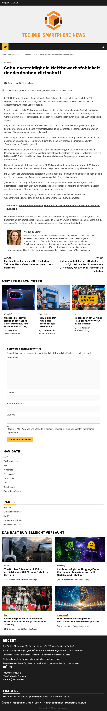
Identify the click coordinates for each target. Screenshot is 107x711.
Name (10, 392)
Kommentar (13, 357)
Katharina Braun (27, 83)
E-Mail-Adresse (15, 403)
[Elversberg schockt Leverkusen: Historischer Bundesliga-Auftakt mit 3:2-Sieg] (27, 598)
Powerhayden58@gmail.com (34, 696)
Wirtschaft (8, 62)
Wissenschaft (9, 474)
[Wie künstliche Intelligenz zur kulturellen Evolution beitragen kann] (80, 598)
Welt (5, 465)
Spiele (6, 566)
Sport (5, 483)
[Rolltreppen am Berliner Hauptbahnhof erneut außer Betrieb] (88, 297)
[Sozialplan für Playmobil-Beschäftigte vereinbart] (53, 297)
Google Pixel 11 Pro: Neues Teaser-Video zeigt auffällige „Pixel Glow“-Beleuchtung (16, 322)
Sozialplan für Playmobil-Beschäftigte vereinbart (47, 322)
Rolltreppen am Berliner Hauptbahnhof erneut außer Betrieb (88, 321)
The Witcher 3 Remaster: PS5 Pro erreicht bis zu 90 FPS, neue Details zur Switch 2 (27, 572)
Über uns (7, 507)
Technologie (8, 478)
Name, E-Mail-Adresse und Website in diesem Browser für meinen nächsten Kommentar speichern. (51, 431)
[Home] (5, 47)
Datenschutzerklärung (13, 525)
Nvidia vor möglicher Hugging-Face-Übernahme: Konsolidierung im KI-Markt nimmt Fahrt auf (78, 572)
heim (5, 457)
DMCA (6, 516)
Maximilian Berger (13, 333)
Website (11, 414)
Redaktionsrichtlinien (12, 520)
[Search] (103, 47)
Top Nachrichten (10, 461)
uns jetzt (67, 696)
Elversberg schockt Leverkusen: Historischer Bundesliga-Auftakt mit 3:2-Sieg (26, 621)
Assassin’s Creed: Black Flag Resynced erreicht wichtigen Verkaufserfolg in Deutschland (41, 663)
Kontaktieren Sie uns (12, 491)
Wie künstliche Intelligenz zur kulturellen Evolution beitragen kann (78, 620)
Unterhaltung (9, 487)
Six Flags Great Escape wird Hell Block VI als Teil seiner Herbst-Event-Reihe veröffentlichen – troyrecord (29, 262)
